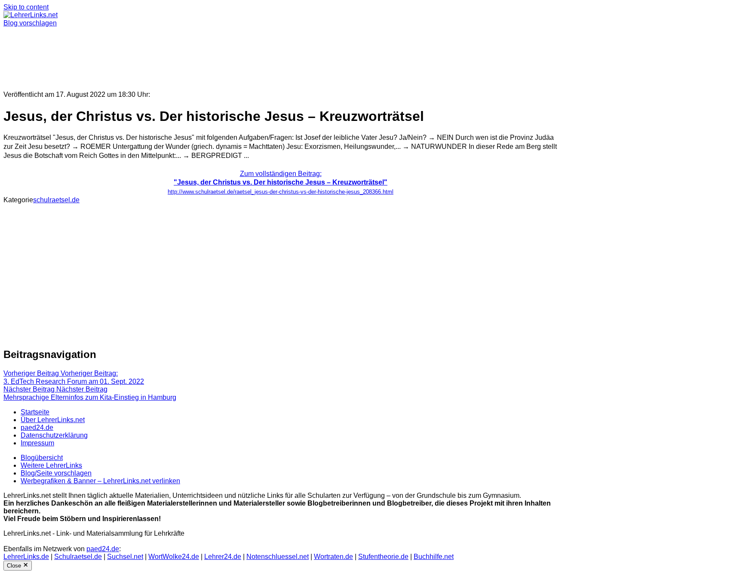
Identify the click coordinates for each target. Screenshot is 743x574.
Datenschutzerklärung (54, 435)
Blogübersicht (42, 457)
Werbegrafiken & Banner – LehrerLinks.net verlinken (100, 481)
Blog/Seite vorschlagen (56, 473)
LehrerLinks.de (26, 556)
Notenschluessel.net (277, 556)
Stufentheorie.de (383, 556)
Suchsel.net (125, 556)
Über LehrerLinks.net (53, 419)
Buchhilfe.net (434, 556)
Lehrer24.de (222, 556)
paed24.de (37, 427)
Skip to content (26, 7)
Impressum (37, 443)
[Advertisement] (261, 55)
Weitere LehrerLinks (51, 465)
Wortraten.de (333, 556)
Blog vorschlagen (30, 23)
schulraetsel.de (56, 200)
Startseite (35, 412)
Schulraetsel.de (78, 556)
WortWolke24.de (173, 556)
